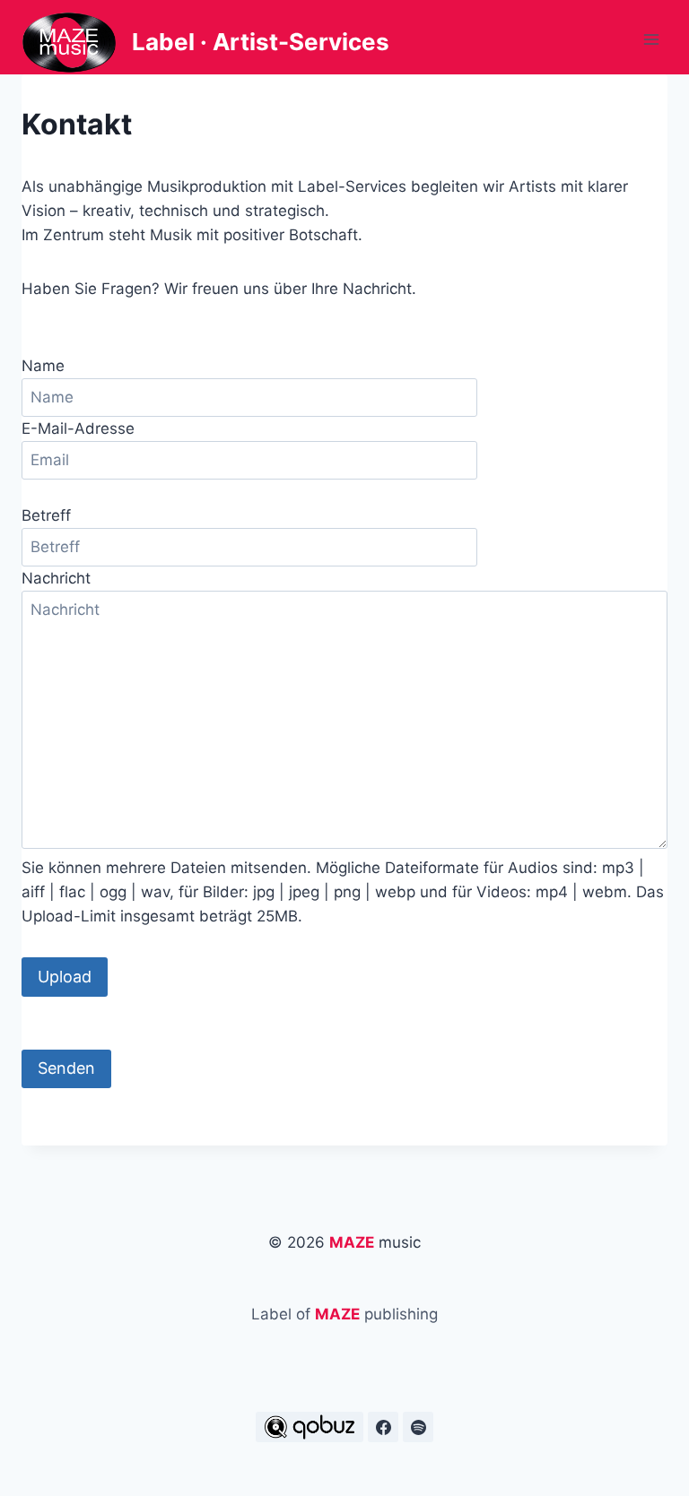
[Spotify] (418, 1427)
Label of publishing (344, 1314)
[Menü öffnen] (650, 40)
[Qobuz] (309, 1427)
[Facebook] (383, 1427)
